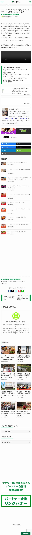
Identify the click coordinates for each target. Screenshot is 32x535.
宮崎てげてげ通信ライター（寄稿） (16, 321)
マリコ (23, 281)
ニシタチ (5, 281)
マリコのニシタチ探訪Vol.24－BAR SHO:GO (17, 162)
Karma (14, 281)
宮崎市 (10, 14)
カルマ (19, 281)
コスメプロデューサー (21, 118)
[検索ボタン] (30, 2)
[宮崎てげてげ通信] (16, 2)
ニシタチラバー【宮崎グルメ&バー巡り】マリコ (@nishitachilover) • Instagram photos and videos (20, 91)
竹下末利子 (4, 283)
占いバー (10, 281)
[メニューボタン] (2, 2)
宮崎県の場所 (5, 14)
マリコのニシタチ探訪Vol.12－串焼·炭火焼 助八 (18, 224)
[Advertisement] (16, 258)
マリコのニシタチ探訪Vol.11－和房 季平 (16, 231)
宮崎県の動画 (15, 14)
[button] (9, 291)
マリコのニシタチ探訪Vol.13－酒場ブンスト (17, 217)
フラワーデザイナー (7, 118)
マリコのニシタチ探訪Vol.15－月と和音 (16, 202)
